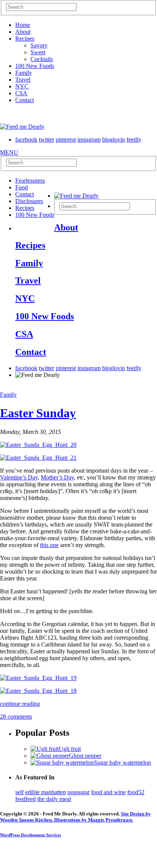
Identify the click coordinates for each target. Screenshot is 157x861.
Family (23, 72)
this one (49, 545)
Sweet (37, 52)
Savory (39, 45)
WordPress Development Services (30, 835)
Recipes (24, 38)
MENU (9, 152)
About (22, 31)
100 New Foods (34, 66)
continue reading (20, 703)
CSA (21, 93)
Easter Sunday (38, 413)
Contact (24, 100)
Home (22, 25)
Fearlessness (30, 180)
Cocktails (41, 59)
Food (21, 187)
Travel (22, 79)
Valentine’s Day (19, 477)
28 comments (16, 716)
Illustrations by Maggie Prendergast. (93, 820)
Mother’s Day (57, 477)
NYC (22, 86)
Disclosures (29, 201)
